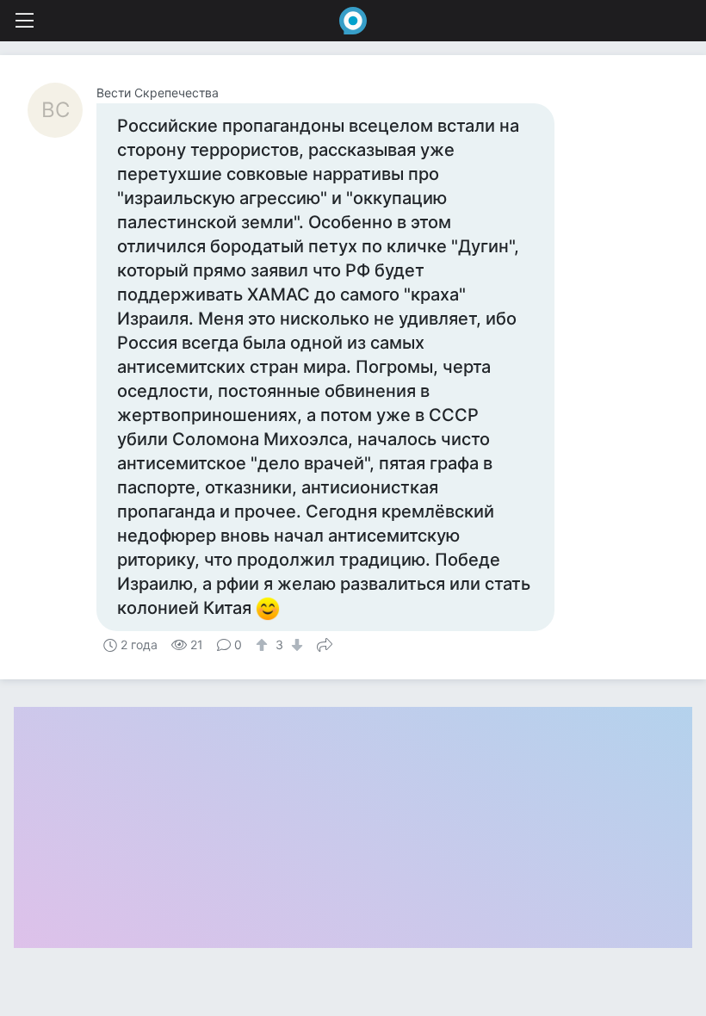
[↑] (264, 645)
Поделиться (324, 643)
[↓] (295, 645)
